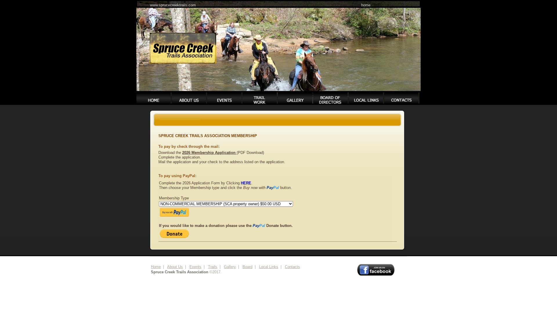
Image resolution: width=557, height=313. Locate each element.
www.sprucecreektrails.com (173, 5)
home (365, 5)
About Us (175, 267)
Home (156, 267)
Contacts (292, 267)
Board (247, 267)
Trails (212, 267)
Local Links (268, 267)
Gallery (230, 267)
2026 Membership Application (209, 152)
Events (195, 267)
